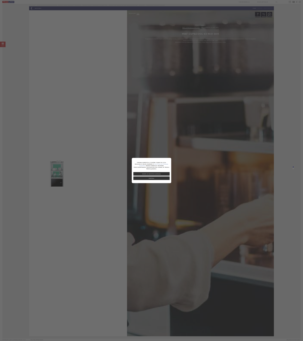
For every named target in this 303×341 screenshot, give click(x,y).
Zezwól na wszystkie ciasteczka (151, 174)
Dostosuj (151, 178)
